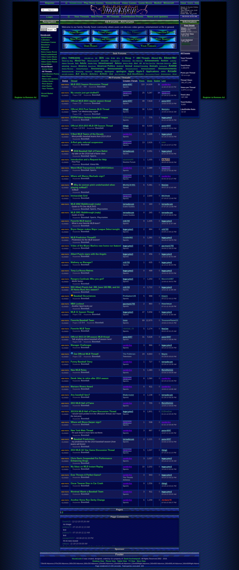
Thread (74, 81)
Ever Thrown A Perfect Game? (86, 475)
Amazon (74, 66)
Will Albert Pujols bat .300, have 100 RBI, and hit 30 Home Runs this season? (95, 288)
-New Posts (46, 76)
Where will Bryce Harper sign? (86, 422)
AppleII (140, 71)
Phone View (111, 561)
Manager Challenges (81, 345)
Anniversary (97, 68)
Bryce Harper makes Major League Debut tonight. (95, 229)
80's (118, 58)
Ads (77, 63)
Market (158, 3)
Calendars (45, 40)
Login (49, 17)
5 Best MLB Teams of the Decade (87, 134)
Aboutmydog (67, 61)
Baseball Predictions (84, 439)
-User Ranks (46, 86)
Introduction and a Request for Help (89, 159)
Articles (93, 74)
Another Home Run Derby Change (88, 500)
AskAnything (120, 74)
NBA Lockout (77, 304)
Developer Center (48, 42)
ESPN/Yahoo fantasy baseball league (89, 117)
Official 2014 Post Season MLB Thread (90, 109)
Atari (175, 74)
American (92, 66)
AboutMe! (170, 58)
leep (128, 58)
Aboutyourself (93, 61)
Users (190, 3)
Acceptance (115, 61)
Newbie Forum (129, 162)
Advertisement (105, 63)
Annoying (79, 71)
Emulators (45, 45)
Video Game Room (49, 62)
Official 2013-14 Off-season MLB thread (90, 337)
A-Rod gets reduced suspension (87, 142)
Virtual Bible (46, 64)
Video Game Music (49, 57)
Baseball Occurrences (85, 296)
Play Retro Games (94, 3)
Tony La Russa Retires (82, 270)
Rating (157, 81)
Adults (83, 63)
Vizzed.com (75, 3)
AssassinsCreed (152, 74)
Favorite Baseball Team (82, 320)
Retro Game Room (49, 52)
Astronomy (166, 74)
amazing (65, 66)
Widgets (44, 96)
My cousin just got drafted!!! (85, 92)
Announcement (132, 69)
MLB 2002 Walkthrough (83, 204)
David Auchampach (132, 559)
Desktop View (98, 561)
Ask (111, 74)
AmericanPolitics (106, 66)
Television (127, 356)
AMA (175, 63)
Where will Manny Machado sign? (88, 176)
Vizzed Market (47, 93)
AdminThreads (68, 63)
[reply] (98, 204)
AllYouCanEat (149, 63)
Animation (163, 66)
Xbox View (141, 561)
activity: (173, 61)
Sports (126, 87)
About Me (94, 164)
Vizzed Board (113, 3)
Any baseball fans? (80, 395)
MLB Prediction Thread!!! (83, 237)
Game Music (145, 3)
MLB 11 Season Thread (82, 312)
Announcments (68, 71)
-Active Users (47, 69)
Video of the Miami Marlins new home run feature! (96, 246)
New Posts (97, 16)
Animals (153, 66)
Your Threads (81, 16)
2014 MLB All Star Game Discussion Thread (93, 450)
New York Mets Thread (82, 430)
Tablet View (122, 561)
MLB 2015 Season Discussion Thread (89, 84)
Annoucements (115, 68)
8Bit (107, 58)
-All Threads (46, 71)
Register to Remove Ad (25, 97)
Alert (136, 63)
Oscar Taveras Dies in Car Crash (87, 483)
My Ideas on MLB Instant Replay (87, 466)
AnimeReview (67, 69)
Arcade (172, 71)
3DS (101, 58)
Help (197, 3)
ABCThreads (143, 58)
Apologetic (109, 71)
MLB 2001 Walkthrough (83, 212)
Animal (128, 66)
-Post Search (46, 84)
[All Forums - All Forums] (120, 14)
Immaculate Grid (79, 196)
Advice (118, 63)
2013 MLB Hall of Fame (82, 403)
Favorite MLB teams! (81, 221)
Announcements (167, 68)
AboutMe (156, 58)
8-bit (113, 58)
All (140, 63)
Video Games (129, 3)
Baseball (101, 87)
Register (49, 3)
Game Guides (129, 207)
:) (122, 58)
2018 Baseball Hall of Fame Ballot (90, 151)
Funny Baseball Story (81, 362)
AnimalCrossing (141, 66)
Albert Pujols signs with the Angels (88, 254)
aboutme (104, 61)
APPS (163, 71)
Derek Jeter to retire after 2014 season (89, 378)
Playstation (102, 209)
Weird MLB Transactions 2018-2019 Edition (92, 168)
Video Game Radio (49, 59)
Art (77, 74)
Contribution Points (132, 16)
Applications (46, 37)
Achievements (152, 60)
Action (164, 60)
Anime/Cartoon (82, 69)
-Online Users (47, 81)
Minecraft (169, 3)
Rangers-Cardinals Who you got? (87, 279)
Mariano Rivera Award (82, 386)
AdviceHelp (128, 63)
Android (120, 66)
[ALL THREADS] (71, 58)
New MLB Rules (78, 370)
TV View (131, 561)
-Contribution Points (50, 74)
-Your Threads (47, 88)
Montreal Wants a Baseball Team (87, 491)
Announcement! (148, 69)
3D (96, 58)
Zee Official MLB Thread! (86, 354)
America (82, 66)
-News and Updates (49, 79)
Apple (131, 71)
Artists (103, 74)
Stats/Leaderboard (49, 54)
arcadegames (68, 74)
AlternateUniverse (163, 63)
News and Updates (157, 16)
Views (149, 81)
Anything (98, 71)
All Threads (113, 16)
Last (164, 81)
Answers (88, 71)
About (183, 3)
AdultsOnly (92, 63)
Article (84, 74)
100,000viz (88, 58)
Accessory (126, 61)
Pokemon (45, 50)
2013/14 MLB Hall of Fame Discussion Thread (93, 411)
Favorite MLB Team (80, 328)
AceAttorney (138, 61)
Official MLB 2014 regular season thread (91, 101)
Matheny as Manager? (82, 262)
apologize (121, 71)
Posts (142, 81)
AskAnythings (135, 74)
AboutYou (80, 60)
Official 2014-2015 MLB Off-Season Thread (92, 126)
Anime (173, 65)
